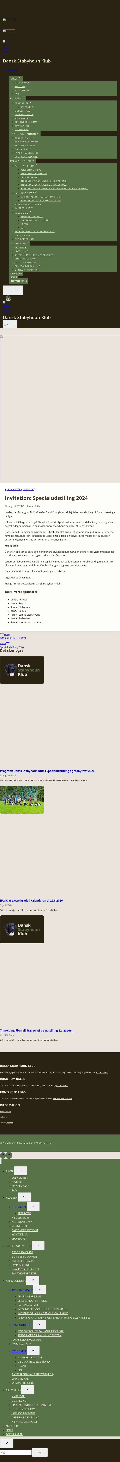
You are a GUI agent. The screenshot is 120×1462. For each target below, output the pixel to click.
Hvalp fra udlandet (27, 153)
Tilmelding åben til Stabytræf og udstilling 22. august (36, 1030)
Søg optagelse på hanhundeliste (41, 196)
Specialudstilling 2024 (12, 645)
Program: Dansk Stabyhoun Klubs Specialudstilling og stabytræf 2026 (47, 771)
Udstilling (21, 251)
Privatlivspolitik (6, 1122)
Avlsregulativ (24, 208)
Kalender (12, 69)
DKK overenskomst (27, 122)
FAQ (17, 94)
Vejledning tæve (30, 169)
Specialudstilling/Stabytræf (19, 489)
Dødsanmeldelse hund (35, 220)
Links (13, 277)
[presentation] (22, 683)
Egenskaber (22, 82)
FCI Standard (23, 90)
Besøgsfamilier (24, 137)
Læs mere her (102, 1072)
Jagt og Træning (25, 262)
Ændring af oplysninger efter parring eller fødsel (54, 188)
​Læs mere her (62, 1085)
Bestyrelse (19, 1207)
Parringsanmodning (28, 204)
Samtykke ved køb (26, 156)
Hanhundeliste (22, 1325)
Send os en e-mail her (62, 1098)
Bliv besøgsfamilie (26, 141)
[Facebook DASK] (8, 299)
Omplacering (23, 149)
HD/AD (24, 223)
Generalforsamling (27, 266)
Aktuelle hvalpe (25, 145)
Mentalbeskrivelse (27, 269)
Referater (26, 107)
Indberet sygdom (31, 216)
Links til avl (22, 235)
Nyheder (16, 273)
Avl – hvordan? (22, 1290)
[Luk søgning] (6, 1443)
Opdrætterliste (25, 239)
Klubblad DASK (24, 114)
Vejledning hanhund (33, 173)
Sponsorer (22, 129)
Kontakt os (22, 125)
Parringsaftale (30, 177)
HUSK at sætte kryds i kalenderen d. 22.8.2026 (31, 900)
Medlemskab (22, 110)
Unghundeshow (25, 258)
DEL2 (48, 1143)
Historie (20, 86)
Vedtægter (21, 118)
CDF (22, 227)
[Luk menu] (1, 1161)
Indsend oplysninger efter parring (43, 181)
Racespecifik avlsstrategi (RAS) (35, 231)
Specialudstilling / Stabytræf (34, 254)
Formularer (18, 281)
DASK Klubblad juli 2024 (13, 636)
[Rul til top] (3, 1155)
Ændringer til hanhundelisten (40, 200)
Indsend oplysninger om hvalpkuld (43, 184)
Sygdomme (19, 1351)
